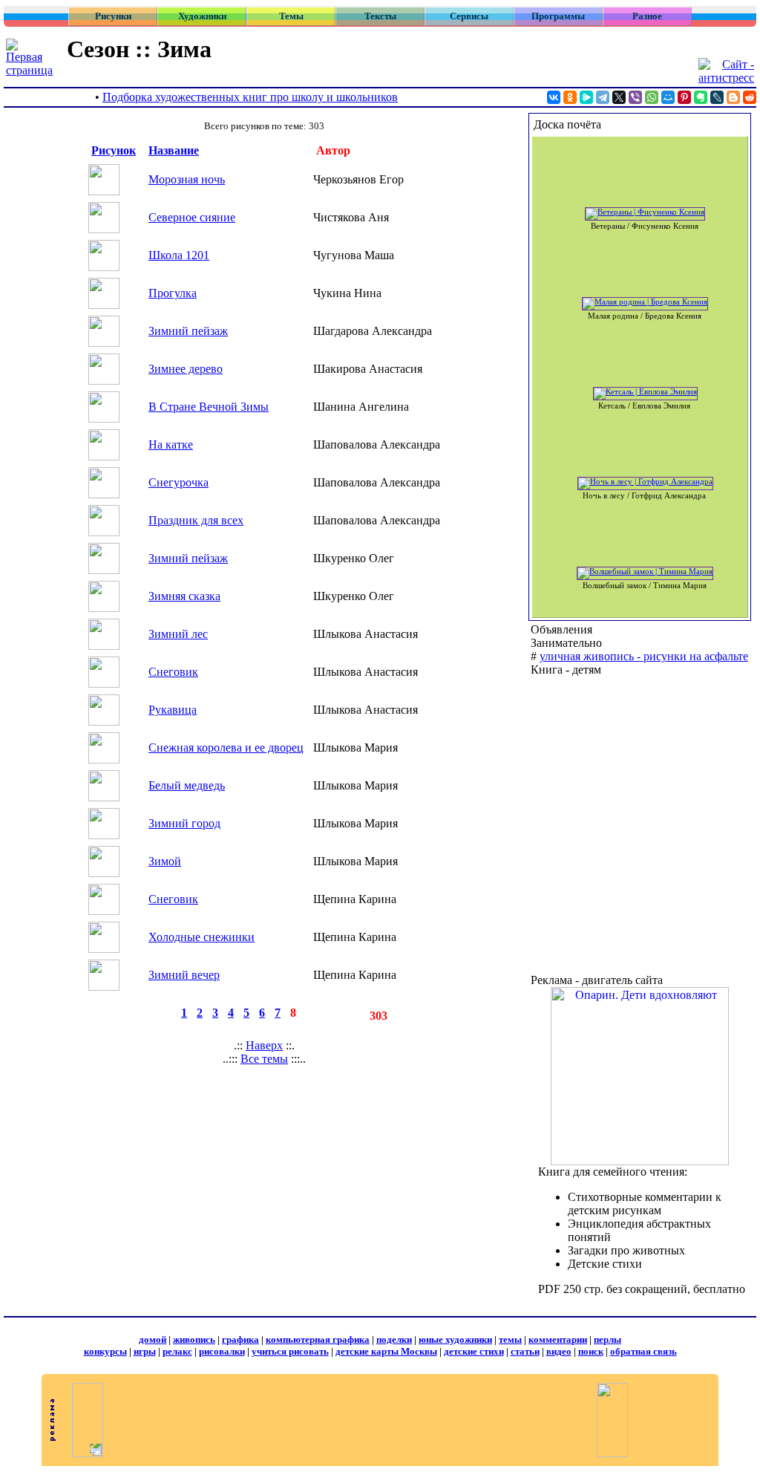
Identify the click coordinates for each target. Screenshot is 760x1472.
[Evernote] (700, 97)
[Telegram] (602, 97)
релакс (177, 1351)
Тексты (380, 16)
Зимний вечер (184, 974)
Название (173, 150)
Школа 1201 (178, 255)
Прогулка (172, 293)
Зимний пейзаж (188, 331)
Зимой (164, 861)
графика (240, 1339)
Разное (647, 16)
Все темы (264, 1058)
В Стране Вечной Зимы (208, 406)
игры (145, 1351)
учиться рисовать (290, 1351)
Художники (202, 16)
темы (510, 1339)
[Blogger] (733, 97)
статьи (525, 1351)
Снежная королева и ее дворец (226, 747)
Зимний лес (178, 634)
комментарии (557, 1339)
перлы (607, 1339)
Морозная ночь (186, 179)
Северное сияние (191, 217)
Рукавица (172, 709)
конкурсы (105, 1351)
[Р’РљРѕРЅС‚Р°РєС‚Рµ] (553, 97)
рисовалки (222, 1351)
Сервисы (469, 16)
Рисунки (113, 16)
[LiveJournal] (717, 97)
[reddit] (749, 97)
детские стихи (474, 1351)
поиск (590, 1351)
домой (152, 1339)
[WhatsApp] (651, 97)
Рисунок (113, 150)
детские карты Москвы (386, 1351)
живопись (194, 1339)
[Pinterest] (684, 97)
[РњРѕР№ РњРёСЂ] (668, 97)
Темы (291, 16)
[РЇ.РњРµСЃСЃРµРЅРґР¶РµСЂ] (586, 97)
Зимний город (184, 823)
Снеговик (173, 671)
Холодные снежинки (201, 937)
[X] (619, 97)
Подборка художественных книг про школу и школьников (250, 97)
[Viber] (635, 97)
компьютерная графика (318, 1339)
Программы (558, 16)
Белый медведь (186, 785)
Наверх (264, 1045)
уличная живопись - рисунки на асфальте (644, 656)
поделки (394, 1339)
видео (558, 1351)
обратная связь (643, 1351)
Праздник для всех (195, 520)
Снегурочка (178, 482)
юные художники (455, 1339)
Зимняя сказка (184, 596)
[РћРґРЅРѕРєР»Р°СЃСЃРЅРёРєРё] (570, 97)
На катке (170, 444)
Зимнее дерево (185, 368)
